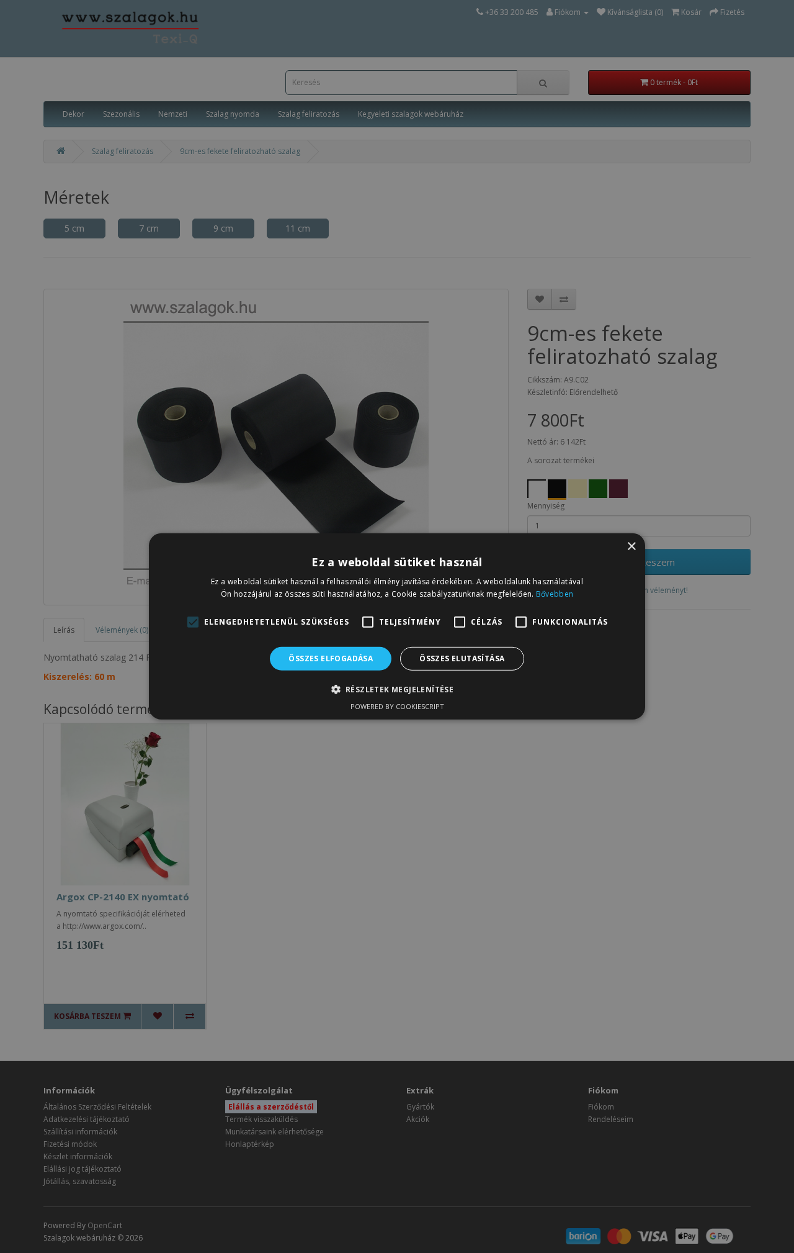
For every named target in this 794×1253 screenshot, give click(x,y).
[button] (397, 689)
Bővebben (554, 594)
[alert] (397, 626)
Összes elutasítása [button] (461, 658)
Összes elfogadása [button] (330, 658)
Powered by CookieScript (397, 706)
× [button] (631, 546)
